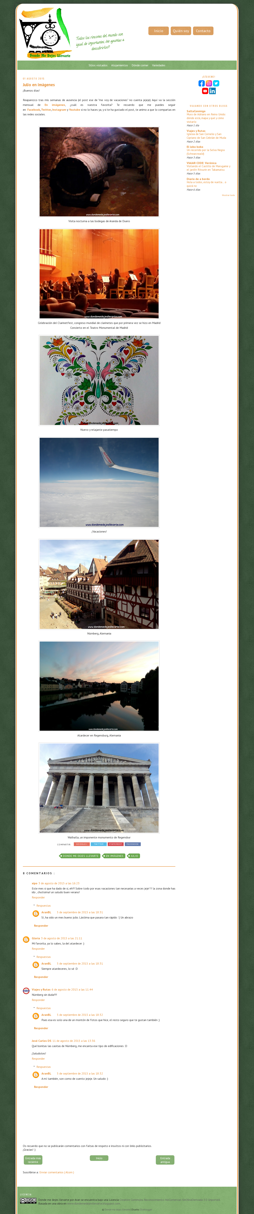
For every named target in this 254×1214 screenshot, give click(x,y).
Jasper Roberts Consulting (130, 713)
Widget (142, 713)
